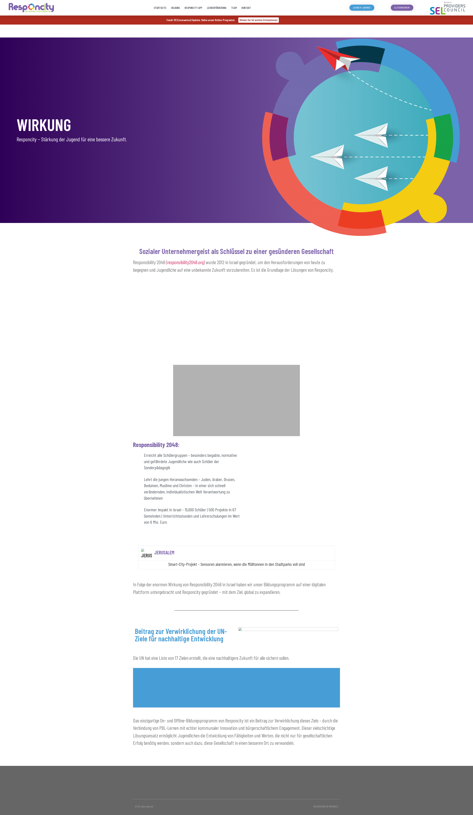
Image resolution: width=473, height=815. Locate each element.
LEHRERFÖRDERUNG (216, 7)
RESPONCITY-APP (193, 7)
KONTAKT (246, 7)
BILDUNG (175, 7)
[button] (177, 321)
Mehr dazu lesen (236, 699)
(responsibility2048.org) (185, 262)
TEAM (234, 7)
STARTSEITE (160, 7)
